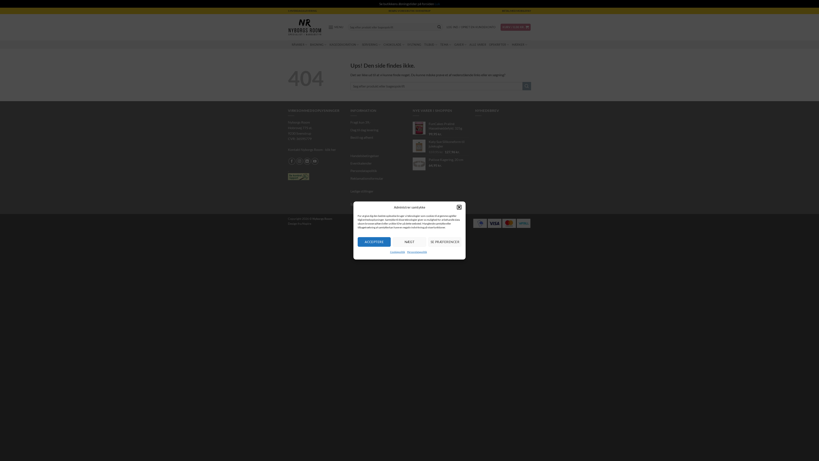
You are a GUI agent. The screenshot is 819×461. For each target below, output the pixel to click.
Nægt (410, 242)
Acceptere (374, 242)
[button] (459, 207)
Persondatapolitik (417, 252)
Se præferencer (445, 242)
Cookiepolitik (397, 252)
